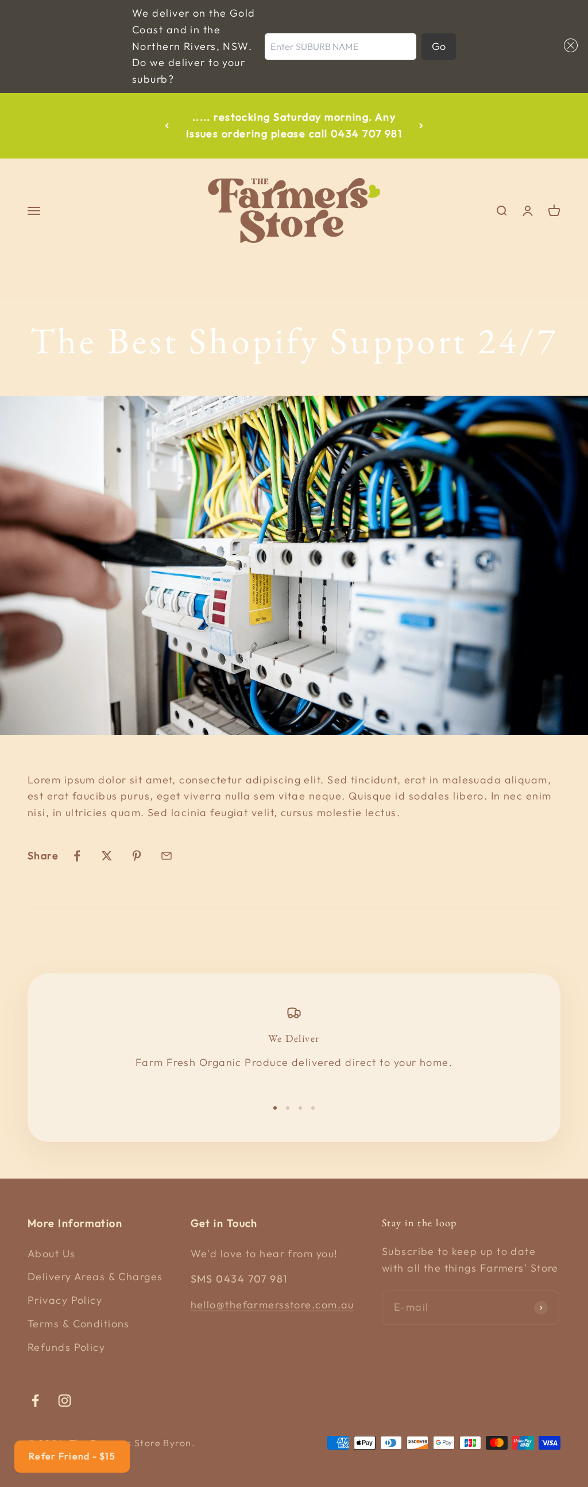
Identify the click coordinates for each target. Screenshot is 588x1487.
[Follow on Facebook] (35, 1400)
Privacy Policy (65, 1300)
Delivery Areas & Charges (95, 1276)
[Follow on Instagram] (64, 1400)
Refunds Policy (66, 1347)
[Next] (421, 125)
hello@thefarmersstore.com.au (272, 1304)
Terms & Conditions (79, 1323)
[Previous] (167, 125)
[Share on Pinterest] (136, 855)
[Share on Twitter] (106, 855)
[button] (568, 45)
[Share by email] (166, 855)
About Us (52, 1253)
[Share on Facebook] (76, 855)
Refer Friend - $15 (72, 1456)
